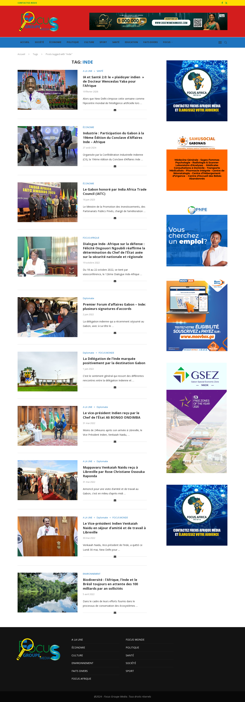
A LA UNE (77, 639)
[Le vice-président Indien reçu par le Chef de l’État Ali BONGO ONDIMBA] (47, 426)
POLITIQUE (73, 42)
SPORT (103, 42)
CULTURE (89, 42)
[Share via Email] (115, 110)
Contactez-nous (27, 2)
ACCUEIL (24, 42)
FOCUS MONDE (135, 639)
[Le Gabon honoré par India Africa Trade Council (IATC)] (47, 202)
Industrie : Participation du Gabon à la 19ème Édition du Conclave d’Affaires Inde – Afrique (113, 137)
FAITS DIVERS (150, 42)
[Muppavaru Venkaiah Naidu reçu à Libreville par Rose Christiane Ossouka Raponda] (47, 480)
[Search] (225, 42)
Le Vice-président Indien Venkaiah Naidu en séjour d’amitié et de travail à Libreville (114, 527)
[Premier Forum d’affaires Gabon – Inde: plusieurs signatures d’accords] (47, 317)
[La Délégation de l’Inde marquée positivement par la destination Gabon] (47, 371)
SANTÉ (115, 42)
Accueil (21, 54)
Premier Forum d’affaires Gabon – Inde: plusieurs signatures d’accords (114, 306)
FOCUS (166, 42)
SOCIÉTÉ (39, 42)
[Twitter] (226, 3)
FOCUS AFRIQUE (81, 678)
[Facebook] (222, 3)
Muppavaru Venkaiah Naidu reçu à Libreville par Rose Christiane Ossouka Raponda (114, 471)
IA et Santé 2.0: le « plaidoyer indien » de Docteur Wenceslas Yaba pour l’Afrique (113, 81)
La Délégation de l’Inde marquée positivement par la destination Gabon (114, 360)
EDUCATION (131, 42)
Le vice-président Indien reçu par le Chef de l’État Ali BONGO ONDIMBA (111, 415)
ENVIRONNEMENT (82, 663)
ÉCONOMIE (55, 42)
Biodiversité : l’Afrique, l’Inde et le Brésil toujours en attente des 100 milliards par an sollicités (110, 584)
